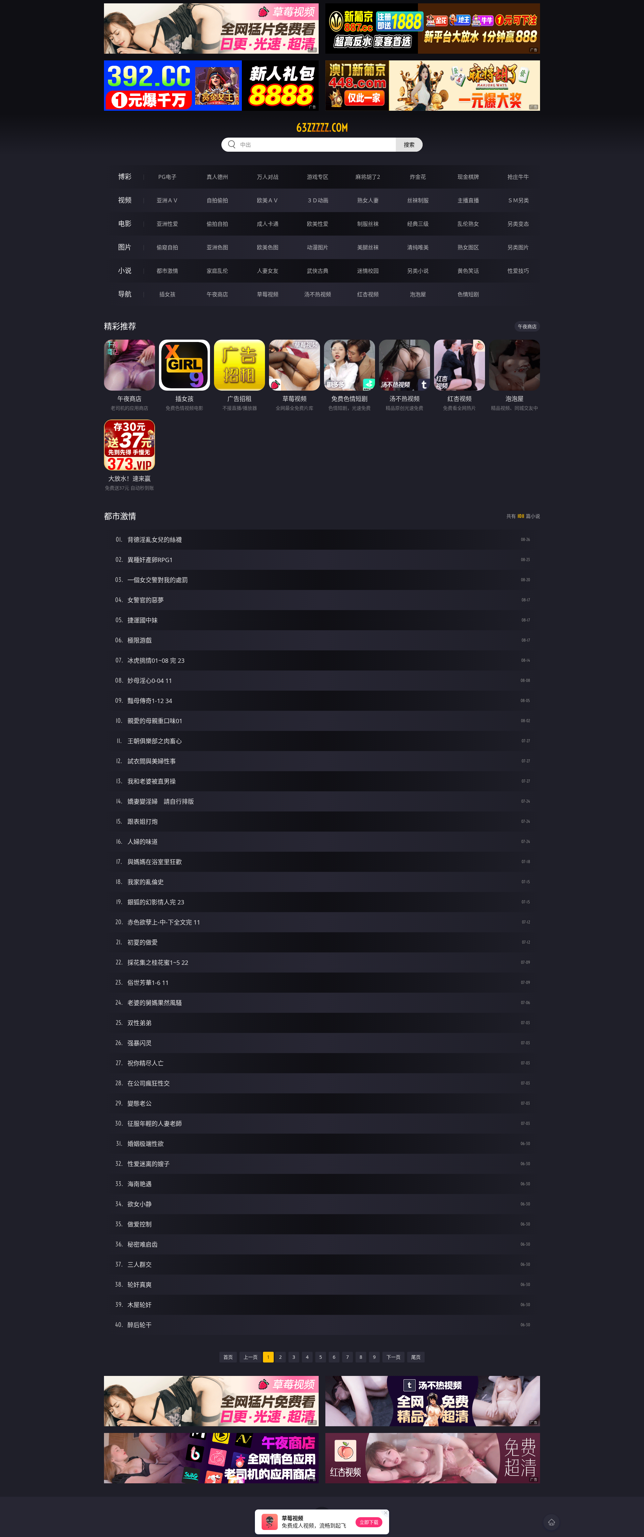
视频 (124, 200)
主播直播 (468, 200)
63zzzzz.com (322, 127)
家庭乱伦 (217, 271)
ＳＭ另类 (518, 200)
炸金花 (418, 177)
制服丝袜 (368, 224)
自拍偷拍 (217, 200)
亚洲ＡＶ (167, 200)
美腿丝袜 (368, 247)
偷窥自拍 (167, 247)
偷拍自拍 (217, 224)
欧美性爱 (317, 224)
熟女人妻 (368, 200)
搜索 (409, 144)
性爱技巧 (518, 271)
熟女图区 (468, 247)
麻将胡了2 (368, 177)
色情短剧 (468, 294)
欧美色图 (267, 247)
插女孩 (167, 294)
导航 (124, 294)
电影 (124, 223)
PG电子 (167, 177)
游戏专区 (317, 177)
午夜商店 (217, 294)
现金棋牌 (468, 177)
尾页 (416, 1357)
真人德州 (217, 177)
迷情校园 (368, 271)
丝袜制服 (418, 200)
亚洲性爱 (167, 224)
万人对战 (267, 177)
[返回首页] (551, 1522)
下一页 (393, 1357)
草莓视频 (267, 294)
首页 (228, 1357)
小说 (124, 270)
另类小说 (418, 271)
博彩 (124, 176)
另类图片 (518, 247)
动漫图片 (317, 247)
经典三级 (418, 224)
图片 (124, 247)
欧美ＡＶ (267, 200)
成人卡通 (267, 224)
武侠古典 (317, 271)
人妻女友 (267, 271)
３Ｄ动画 (317, 200)
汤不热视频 (317, 294)
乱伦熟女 (468, 224)
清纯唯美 (418, 247)
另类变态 (518, 224)
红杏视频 (368, 294)
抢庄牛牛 (518, 177)
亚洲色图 (217, 247)
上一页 (251, 1357)
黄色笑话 (468, 271)
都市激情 (167, 271)
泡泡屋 (418, 294)
